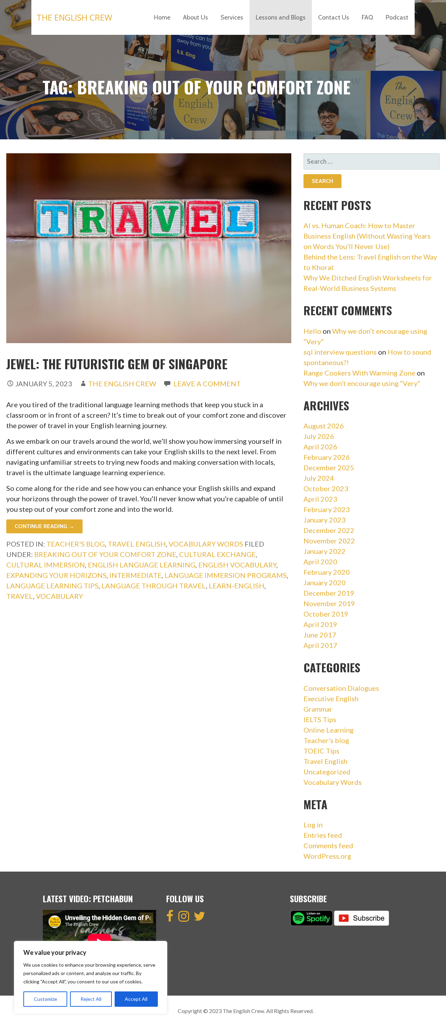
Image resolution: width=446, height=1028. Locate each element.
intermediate (135, 575)
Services (232, 17)
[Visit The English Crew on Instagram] (183, 918)
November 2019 (329, 603)
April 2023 (320, 499)
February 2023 (326, 509)
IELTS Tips (319, 719)
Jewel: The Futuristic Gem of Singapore (117, 363)
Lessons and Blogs (281, 17)
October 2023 (325, 488)
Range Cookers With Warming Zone (359, 373)
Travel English (137, 544)
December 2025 (328, 467)
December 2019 (328, 593)
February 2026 (326, 457)
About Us (195, 17)
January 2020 (324, 582)
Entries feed (322, 835)
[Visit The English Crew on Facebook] (170, 918)
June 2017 (319, 635)
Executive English (331, 698)
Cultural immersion (45, 565)
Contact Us (333, 17)
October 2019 (325, 614)
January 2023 (324, 520)
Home (162, 17)
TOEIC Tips (321, 751)
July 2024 (318, 478)
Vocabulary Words (206, 544)
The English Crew (74, 17)
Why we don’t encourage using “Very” (361, 383)
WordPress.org (327, 856)
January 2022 (324, 551)
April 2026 (320, 446)
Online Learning (328, 730)
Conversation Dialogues (341, 688)
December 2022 (328, 530)
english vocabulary (237, 565)
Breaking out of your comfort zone (105, 554)
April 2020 (320, 561)
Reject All (90, 999)
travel (19, 596)
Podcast (397, 17)
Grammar (317, 709)
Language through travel (153, 585)
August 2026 (323, 426)
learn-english (236, 585)
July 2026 (318, 436)
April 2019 (320, 624)
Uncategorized (327, 771)
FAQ (367, 17)
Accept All (136, 999)
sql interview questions (340, 352)
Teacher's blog (75, 544)
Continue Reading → (44, 526)
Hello (312, 331)
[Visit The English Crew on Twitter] (199, 918)
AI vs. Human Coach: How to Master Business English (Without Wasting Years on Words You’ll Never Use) (367, 235)
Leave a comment (207, 383)
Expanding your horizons (56, 575)
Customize (45, 999)
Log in (313, 824)
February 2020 (326, 572)
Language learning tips (52, 585)
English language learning (141, 565)
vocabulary (59, 596)
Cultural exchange (217, 554)
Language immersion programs (225, 575)
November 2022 (329, 540)
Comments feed (328, 845)
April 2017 (320, 645)
